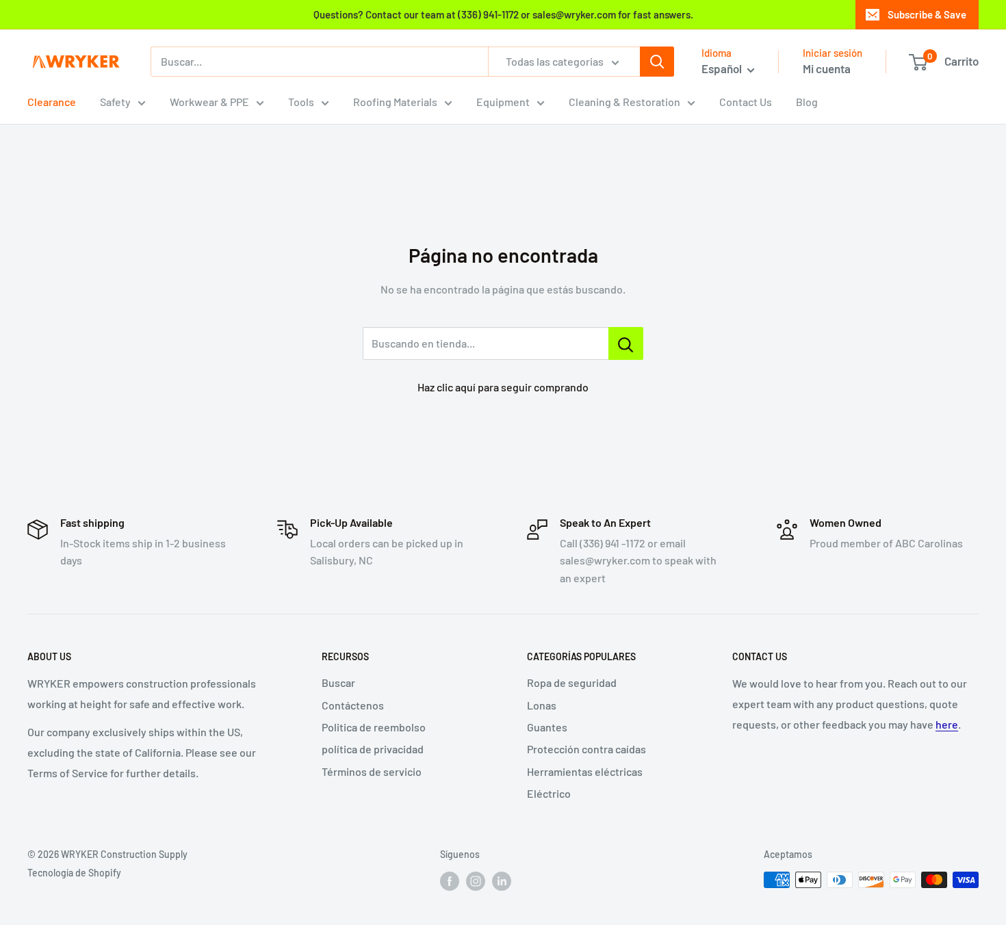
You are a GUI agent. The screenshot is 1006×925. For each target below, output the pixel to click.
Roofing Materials (395, 101)
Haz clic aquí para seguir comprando (503, 386)
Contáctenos (353, 705)
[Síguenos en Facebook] (449, 881)
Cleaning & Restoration (624, 101)
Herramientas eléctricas (585, 771)
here (947, 724)
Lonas (541, 705)
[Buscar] (657, 62)
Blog (807, 101)
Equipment (503, 101)
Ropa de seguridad (572, 682)
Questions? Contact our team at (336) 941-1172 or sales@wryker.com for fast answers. (503, 14)
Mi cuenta (827, 68)
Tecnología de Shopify (74, 872)
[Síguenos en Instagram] (475, 881)
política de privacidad (373, 748)
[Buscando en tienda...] (625, 343)
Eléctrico (549, 793)
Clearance (51, 101)
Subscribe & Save (927, 14)
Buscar (338, 682)
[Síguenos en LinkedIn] (501, 881)
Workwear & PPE (209, 101)
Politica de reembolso (374, 726)
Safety (115, 101)
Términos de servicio (372, 771)
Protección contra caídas (586, 748)
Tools (301, 101)
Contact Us (745, 101)
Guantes (547, 726)
